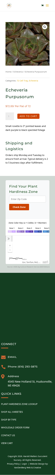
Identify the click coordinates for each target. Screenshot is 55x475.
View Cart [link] (7, 443)
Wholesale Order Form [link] (15, 427)
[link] (9, 5)
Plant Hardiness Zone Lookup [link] (19, 404)
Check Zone (19, 207)
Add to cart (28, 116)
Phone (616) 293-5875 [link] (23, 366)
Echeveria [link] (18, 71)
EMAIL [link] (12, 357)
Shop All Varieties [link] (12, 411)
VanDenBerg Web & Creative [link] (27, 467)
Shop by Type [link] (8, 419)
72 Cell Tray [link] (22, 80)
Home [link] (8, 71)
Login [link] (24, 463)
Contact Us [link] (8, 435)
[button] (47, 7)
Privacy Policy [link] (13, 463)
